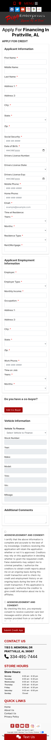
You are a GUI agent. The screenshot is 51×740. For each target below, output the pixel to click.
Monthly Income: (13, 291)
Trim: (7, 475)
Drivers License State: (15, 165)
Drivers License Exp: (15, 174)
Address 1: (9, 86)
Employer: (9, 272)
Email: (7, 203)
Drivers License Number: (17, 155)
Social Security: (12, 136)
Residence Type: (12, 235)
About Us (9, 710)
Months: (8, 226)
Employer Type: (12, 281)
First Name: (10, 57)
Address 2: (10, 95)
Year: (7, 447)
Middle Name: (11, 67)
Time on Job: (11, 370)
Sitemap (21, 732)
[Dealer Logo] (25, 18)
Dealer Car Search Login (25, 730)
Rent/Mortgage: (12, 245)
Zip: (6, 126)
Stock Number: (12, 438)
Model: (7, 466)
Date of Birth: (11, 146)
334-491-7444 (23, 656)
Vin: (6, 485)
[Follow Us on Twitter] (17, 9)
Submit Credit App (13, 630)
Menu (29, 3)
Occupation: (10, 300)
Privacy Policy (11, 716)
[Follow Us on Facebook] (12, 9)
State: (7, 115)
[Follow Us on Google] (34, 9)
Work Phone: (11, 360)
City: (6, 105)
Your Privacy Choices (32, 732)
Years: (7, 216)
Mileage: (8, 494)
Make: (7, 457)
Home (7, 707)
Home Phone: (11, 193)
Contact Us (10, 713)
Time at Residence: (14, 212)
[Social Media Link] (28, 9)
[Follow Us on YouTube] (23, 9)
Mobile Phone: (11, 184)
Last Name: (10, 76)
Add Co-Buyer (13, 410)
